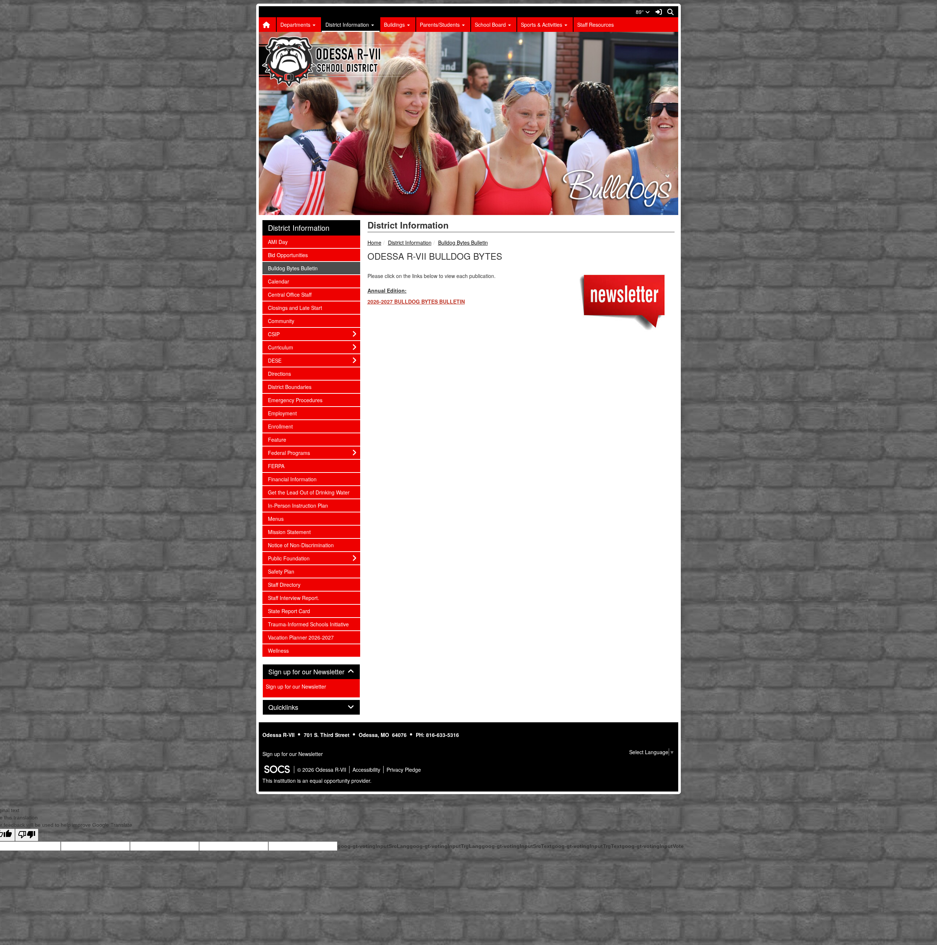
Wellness (278, 650)
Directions (279, 373)
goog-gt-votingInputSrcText (517, 846)
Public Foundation (289, 558)
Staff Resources (595, 24)
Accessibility (366, 769)
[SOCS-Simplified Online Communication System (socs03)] (276, 769)
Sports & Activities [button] (542, 24)
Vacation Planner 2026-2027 (301, 637)
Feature (278, 439)
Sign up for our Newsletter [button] (311, 671)
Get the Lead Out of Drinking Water (309, 492)
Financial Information (292, 479)
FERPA (278, 466)
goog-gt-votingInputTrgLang (446, 846)
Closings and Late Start (295, 307)
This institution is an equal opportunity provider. (317, 780)
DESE (278, 360)
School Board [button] (491, 24)
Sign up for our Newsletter (296, 686)
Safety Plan (281, 571)
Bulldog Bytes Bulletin (463, 242)
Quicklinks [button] (291, 707)
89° (640, 11)
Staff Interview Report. (293, 597)
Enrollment (280, 426)
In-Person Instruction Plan (298, 505)
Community (281, 321)
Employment (282, 413)
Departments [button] (296, 24)
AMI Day (278, 241)
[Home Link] (267, 24)
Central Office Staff (289, 294)
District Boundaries (289, 386)
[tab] (311, 671)
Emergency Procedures (295, 400)
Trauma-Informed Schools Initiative (308, 624)
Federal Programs (289, 452)
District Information (410, 242)
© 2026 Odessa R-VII (321, 769)
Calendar (278, 281)
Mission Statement (289, 532)
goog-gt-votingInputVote (652, 846)
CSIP (278, 334)
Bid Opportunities (288, 255)
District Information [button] (347, 24)
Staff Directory (284, 584)
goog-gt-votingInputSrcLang (373, 846)
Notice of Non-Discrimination (301, 545)
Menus (278, 518)
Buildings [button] (395, 24)
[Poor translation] (26, 835)
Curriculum (280, 347)
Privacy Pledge (404, 769)
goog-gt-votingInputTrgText (586, 846)
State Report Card (289, 611)
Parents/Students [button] (440, 24)
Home (374, 242)
